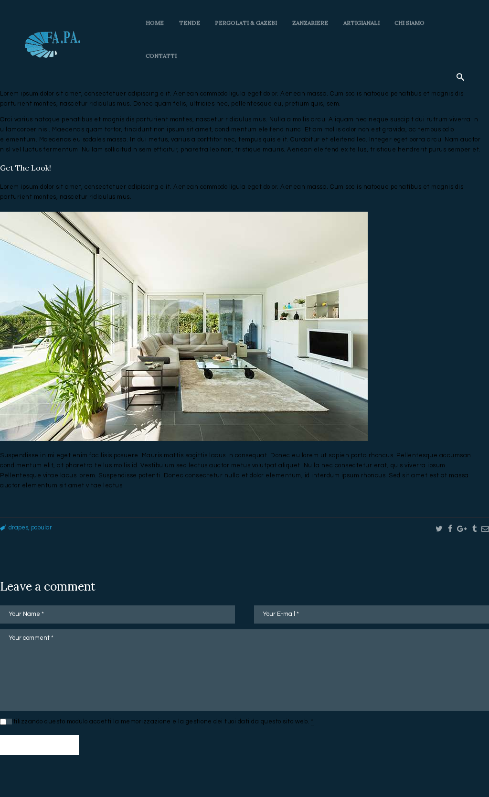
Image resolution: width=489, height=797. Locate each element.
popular (41, 527)
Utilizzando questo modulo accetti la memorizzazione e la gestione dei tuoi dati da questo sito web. (161, 721)
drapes (18, 527)
